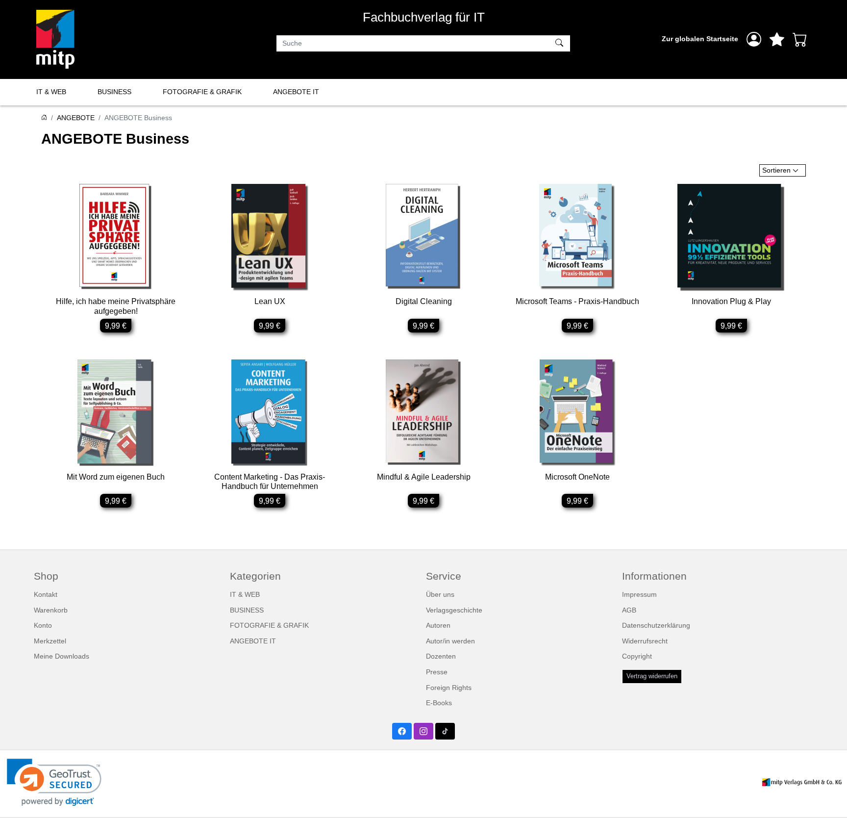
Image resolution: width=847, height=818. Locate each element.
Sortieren (776, 170)
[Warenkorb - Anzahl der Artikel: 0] (800, 39)
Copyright (637, 656)
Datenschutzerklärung (656, 625)
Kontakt (45, 594)
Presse (437, 672)
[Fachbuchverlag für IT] (55, 39)
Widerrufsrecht (645, 641)
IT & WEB (51, 92)
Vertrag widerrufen (651, 676)
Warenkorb (51, 610)
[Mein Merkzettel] (777, 39)
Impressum (639, 594)
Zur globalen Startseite (700, 39)
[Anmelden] (754, 39)
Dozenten (441, 656)
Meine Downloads (61, 656)
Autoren (438, 625)
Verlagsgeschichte (454, 610)
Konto (43, 625)
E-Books (439, 703)
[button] (54, 782)
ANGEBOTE (76, 118)
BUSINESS (114, 92)
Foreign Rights (449, 687)
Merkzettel (50, 641)
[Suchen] (560, 43)
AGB (629, 610)
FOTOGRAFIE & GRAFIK (202, 92)
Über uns (440, 594)
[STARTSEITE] (44, 118)
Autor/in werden (450, 641)
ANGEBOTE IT (296, 92)
